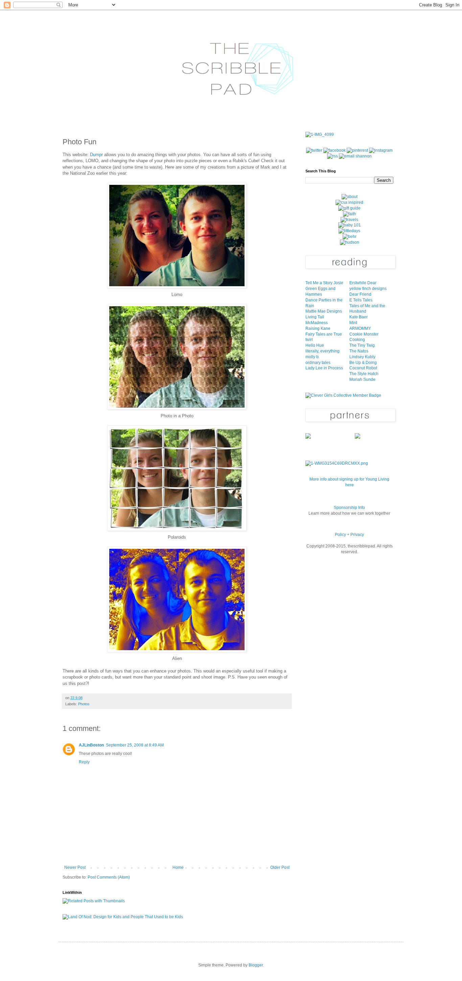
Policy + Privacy (349, 534)
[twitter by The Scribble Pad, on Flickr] (314, 150)
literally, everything (322, 351)
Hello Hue (314, 345)
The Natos (358, 351)
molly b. (312, 356)
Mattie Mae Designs (323, 311)
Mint (353, 322)
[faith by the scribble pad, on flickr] (349, 214)
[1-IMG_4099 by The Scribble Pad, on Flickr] (319, 134)
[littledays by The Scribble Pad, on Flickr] (349, 230)
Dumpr (96, 154)
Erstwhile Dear (362, 282)
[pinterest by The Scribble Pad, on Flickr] (357, 150)
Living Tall (314, 317)
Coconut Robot (363, 368)
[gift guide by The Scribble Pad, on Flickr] (349, 208)
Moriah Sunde (362, 379)
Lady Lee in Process (324, 368)
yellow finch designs (368, 288)
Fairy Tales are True (323, 334)
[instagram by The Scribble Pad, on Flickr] (381, 150)
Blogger (256, 965)
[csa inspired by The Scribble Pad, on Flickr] (349, 202)
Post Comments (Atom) (109, 877)
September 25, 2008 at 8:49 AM (135, 745)
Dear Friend (360, 294)
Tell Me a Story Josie (324, 282)
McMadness (316, 322)
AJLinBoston (91, 745)
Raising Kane (317, 328)
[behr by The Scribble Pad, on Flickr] (349, 236)
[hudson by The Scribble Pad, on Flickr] (349, 242)
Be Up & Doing (363, 362)
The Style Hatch (363, 373)
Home (178, 867)
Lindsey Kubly (362, 356)
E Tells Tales (360, 300)
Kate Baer (358, 317)
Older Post (280, 867)
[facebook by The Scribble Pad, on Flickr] (334, 150)
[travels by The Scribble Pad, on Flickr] (349, 219)
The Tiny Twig (362, 345)
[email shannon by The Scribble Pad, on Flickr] (355, 156)
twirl (309, 339)
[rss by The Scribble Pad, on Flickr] (332, 156)
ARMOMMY (360, 328)
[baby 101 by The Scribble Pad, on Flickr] (349, 225)
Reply (84, 762)
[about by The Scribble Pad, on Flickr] (349, 196)
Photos (84, 704)
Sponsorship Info (349, 507)
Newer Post (75, 867)
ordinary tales (317, 362)
